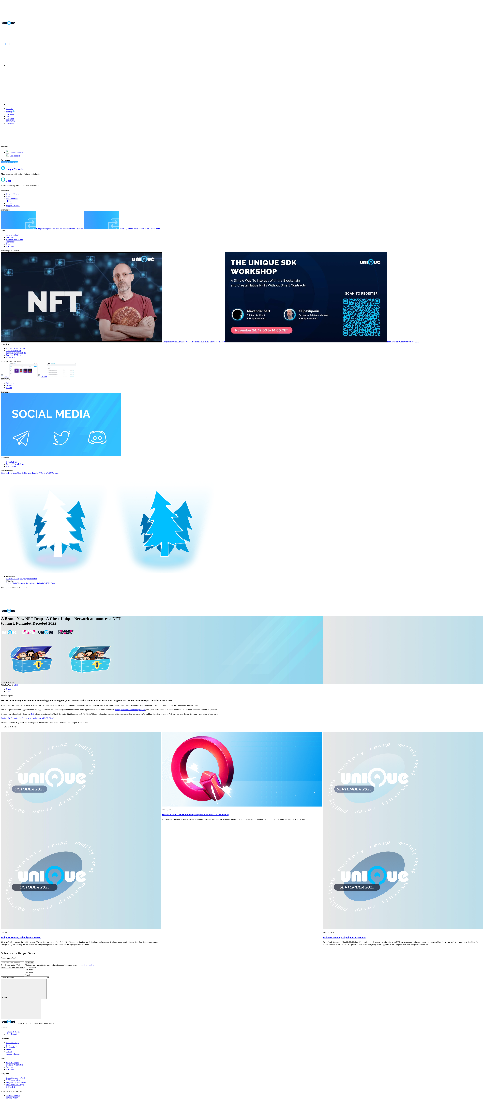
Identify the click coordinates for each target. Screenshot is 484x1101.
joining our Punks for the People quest (130, 710)
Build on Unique (12, 1043)
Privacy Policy (12, 1098)
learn (8, 116)
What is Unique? (12, 1062)
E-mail (27, 975)
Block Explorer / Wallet (15, 1078)
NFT (8, 691)
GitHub (9, 1052)
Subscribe (29, 963)
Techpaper (10, 1067)
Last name (29, 972)
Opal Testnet (12, 1034)
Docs (8, 1045)
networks (9, 109)
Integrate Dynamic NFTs (16, 1082)
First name (29, 970)
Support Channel (13, 1054)
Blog (16, 685)
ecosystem (10, 118)
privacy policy (88, 965)
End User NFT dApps (15, 1085)
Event (8, 689)
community (10, 121)
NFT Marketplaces (13, 1080)
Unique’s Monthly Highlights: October (21, 579)
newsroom (10, 123)
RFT (32, 714)
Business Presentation (14, 1065)
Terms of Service (13, 1095)
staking (9, 112)
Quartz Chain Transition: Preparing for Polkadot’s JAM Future (31, 583)
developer (10, 114)
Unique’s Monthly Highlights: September (344, 937)
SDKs (8, 1049)
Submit (5, 998)
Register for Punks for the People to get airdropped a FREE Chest (27, 718)
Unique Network (13, 1032)
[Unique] (8, 25)
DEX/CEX (10, 1087)
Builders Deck (12, 1047)
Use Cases (10, 1069)
